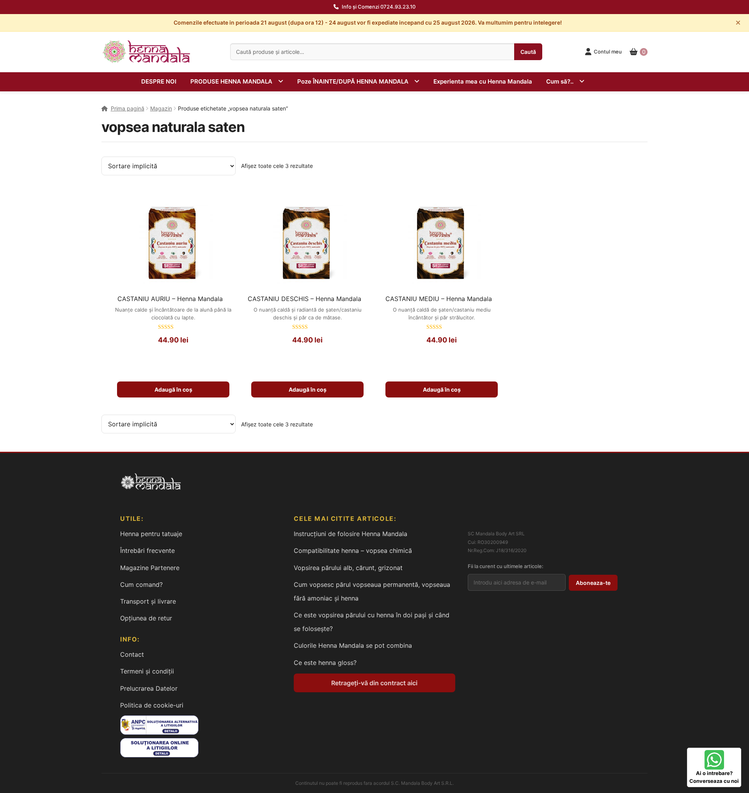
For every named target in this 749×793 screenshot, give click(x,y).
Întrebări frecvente (147, 550)
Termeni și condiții (147, 671)
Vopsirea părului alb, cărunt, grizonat (348, 568)
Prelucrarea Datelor (148, 688)
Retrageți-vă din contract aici (374, 683)
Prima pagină (127, 108)
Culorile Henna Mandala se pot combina (353, 645)
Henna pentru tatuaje (151, 534)
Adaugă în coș (173, 389)
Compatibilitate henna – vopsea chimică (353, 550)
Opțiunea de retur (146, 618)
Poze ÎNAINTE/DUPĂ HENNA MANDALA (352, 81)
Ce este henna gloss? (325, 662)
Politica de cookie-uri (151, 705)
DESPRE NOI (158, 81)
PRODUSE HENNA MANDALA (231, 81)
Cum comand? (141, 584)
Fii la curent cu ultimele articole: (505, 566)
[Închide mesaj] (738, 22)
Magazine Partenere (149, 568)
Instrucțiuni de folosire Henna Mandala (350, 534)
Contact (132, 654)
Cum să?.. (559, 81)
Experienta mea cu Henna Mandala (482, 81)
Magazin (161, 108)
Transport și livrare (148, 601)
